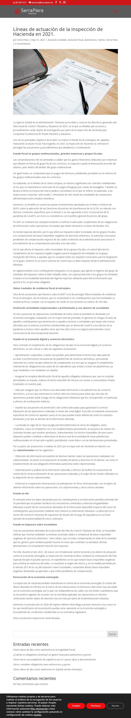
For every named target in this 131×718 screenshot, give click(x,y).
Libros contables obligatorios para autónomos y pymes (41, 664)
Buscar (112, 634)
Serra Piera (23, 39)
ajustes (37, 714)
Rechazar (96, 705)
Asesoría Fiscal (75, 39)
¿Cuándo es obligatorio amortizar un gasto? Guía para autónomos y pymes (52, 654)
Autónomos (91, 39)
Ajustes (115, 705)
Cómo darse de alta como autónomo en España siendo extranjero (47, 669)
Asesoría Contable (57, 39)
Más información (39, 708)
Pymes (101, 39)
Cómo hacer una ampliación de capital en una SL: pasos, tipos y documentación (54, 659)
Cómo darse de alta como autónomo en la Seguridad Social (44, 649)
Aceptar (76, 705)
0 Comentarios (22, 43)
